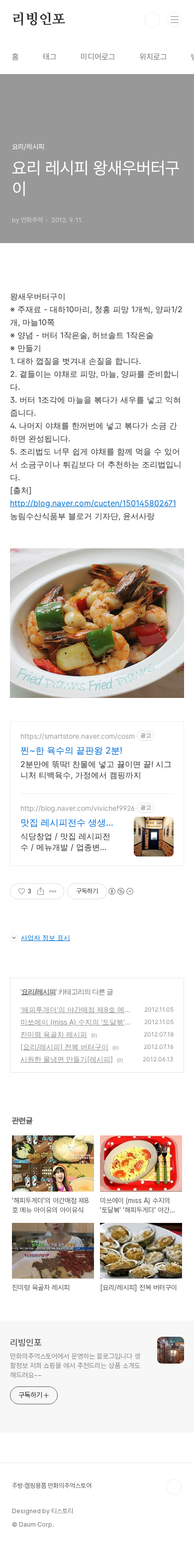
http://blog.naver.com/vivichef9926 (77, 808)
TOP (174, 1487)
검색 (152, 19)
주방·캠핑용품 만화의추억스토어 (52, 1485)
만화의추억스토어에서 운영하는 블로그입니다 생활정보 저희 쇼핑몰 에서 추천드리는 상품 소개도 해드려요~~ (75, 1365)
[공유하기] (40, 891)
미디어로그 (98, 57)
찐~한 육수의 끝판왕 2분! (71, 750)
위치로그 (153, 57)
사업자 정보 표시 (45, 938)
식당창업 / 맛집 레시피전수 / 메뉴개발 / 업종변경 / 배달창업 (66, 842)
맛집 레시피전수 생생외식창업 (63, 823)
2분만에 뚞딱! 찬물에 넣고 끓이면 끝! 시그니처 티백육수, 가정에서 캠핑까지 (96, 769)
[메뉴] (174, 19)
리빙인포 (38, 20)
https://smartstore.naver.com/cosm (77, 736)
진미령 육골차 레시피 (53, 1034)
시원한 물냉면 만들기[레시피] (66, 1059)
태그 (50, 57)
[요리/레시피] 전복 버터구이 (64, 1046)
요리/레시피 (38, 991)
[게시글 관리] (53, 891)
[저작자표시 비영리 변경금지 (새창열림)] (120, 891)
